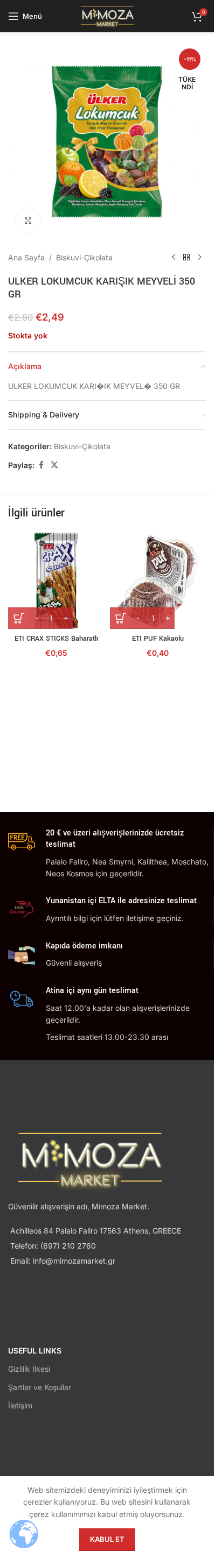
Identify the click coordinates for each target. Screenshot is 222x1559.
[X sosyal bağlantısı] (54, 465)
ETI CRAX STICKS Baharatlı (56, 638)
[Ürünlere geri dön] (186, 257)
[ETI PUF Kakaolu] (158, 581)
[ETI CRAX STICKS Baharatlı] (56, 581)
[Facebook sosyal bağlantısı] (40, 465)
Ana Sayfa (26, 257)
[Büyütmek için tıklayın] (28, 220)
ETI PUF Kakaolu (158, 638)
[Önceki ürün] (173, 257)
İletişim (20, 1405)
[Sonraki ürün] (199, 257)
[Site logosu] (107, 15)
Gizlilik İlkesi (29, 1368)
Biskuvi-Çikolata (84, 257)
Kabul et (107, 1539)
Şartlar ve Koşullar (39, 1387)
